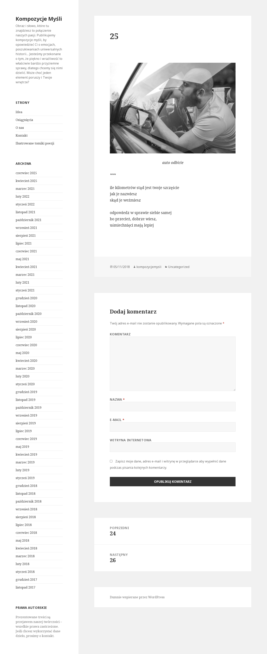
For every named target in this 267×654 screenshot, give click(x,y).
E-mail (117, 420)
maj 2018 (22, 540)
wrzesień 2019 (26, 415)
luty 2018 (22, 564)
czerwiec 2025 (26, 173)
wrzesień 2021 (26, 228)
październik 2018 (28, 501)
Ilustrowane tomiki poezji (35, 143)
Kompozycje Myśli (39, 18)
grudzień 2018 (26, 486)
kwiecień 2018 (26, 548)
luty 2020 (22, 376)
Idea (19, 112)
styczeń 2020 (25, 384)
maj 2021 (22, 259)
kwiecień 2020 (26, 360)
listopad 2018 (25, 493)
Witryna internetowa (130, 440)
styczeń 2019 (25, 478)
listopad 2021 (25, 212)
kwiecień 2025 (26, 181)
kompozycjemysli (148, 267)
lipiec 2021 (24, 243)
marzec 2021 (25, 274)
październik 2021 (28, 220)
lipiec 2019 (24, 431)
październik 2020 (28, 314)
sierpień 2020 (26, 329)
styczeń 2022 (25, 204)
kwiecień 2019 (26, 454)
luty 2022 (22, 196)
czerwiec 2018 (26, 532)
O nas (20, 127)
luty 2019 (22, 470)
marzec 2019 (25, 462)
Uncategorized (178, 267)
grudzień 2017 (26, 579)
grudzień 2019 (26, 392)
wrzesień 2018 (26, 509)
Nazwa (117, 399)
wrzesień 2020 (26, 321)
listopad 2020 (25, 306)
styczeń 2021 (25, 290)
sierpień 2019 (26, 423)
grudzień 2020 (26, 298)
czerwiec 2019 (26, 439)
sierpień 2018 (26, 517)
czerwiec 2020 (26, 345)
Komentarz (120, 334)
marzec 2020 (25, 368)
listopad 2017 (25, 587)
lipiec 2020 (24, 337)
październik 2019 (28, 407)
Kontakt (22, 135)
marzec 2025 (25, 188)
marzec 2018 (25, 556)
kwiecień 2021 (26, 267)
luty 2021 (22, 282)
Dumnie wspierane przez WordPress (137, 597)
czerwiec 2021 (26, 251)
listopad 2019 (25, 400)
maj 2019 (22, 446)
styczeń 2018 (25, 572)
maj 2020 (22, 353)
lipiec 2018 (24, 525)
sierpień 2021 (26, 235)
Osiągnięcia (24, 120)
